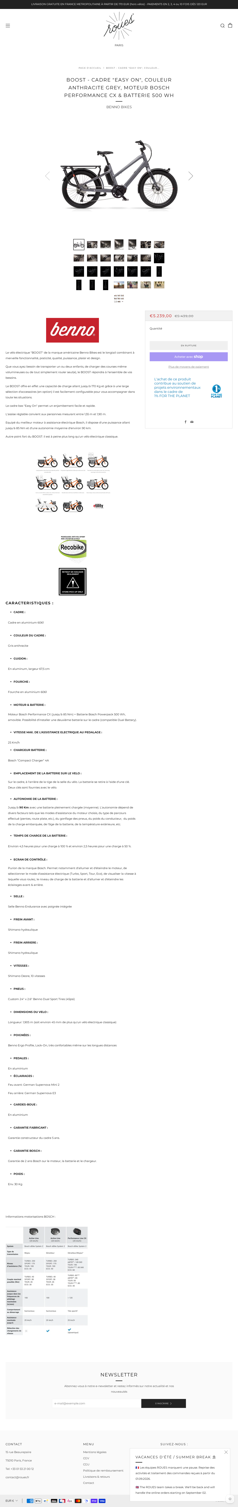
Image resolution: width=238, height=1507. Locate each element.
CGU (86, 1464)
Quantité (156, 328)
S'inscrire (162, 1403)
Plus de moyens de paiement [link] (188, 366)
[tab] (78, 244)
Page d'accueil (90, 68)
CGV (86, 1458)
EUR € (10, 1500)
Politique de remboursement (103, 1470)
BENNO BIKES (119, 107)
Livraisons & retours (96, 1476)
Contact (88, 1483)
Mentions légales (94, 1452)
